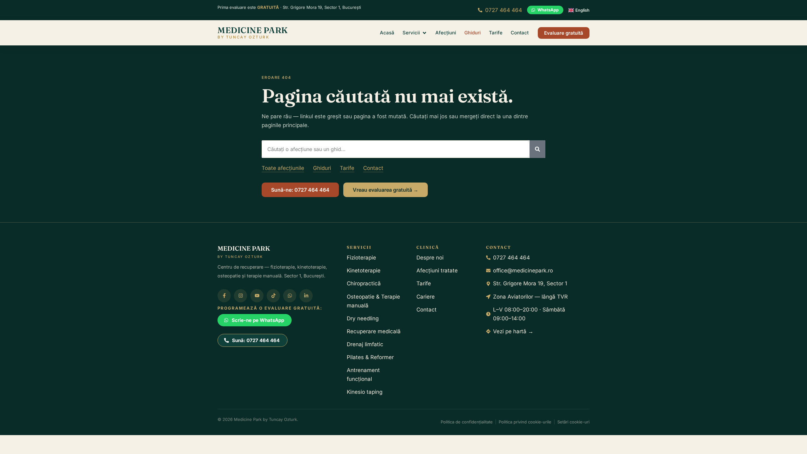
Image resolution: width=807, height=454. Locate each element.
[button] (414, 32)
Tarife (347, 168)
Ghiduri (322, 168)
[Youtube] (257, 295)
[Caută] (537, 149)
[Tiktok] (273, 295)
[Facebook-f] (224, 295)
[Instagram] (240, 295)
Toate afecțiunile (283, 168)
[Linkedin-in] (306, 295)
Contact (373, 168)
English (582, 10)
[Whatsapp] (289, 295)
